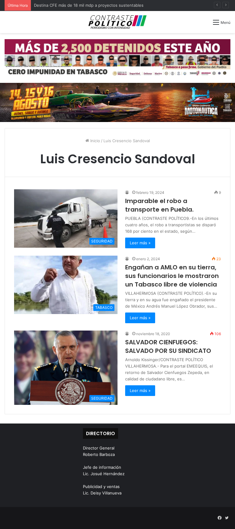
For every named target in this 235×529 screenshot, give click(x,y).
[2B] (117, 102)
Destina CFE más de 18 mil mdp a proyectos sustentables (89, 5)
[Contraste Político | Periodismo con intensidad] (117, 22)
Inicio (94, 140)
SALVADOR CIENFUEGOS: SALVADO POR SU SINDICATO (168, 346)
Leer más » (140, 242)
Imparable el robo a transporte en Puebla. (159, 205)
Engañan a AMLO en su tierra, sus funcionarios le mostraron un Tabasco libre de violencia (172, 276)
